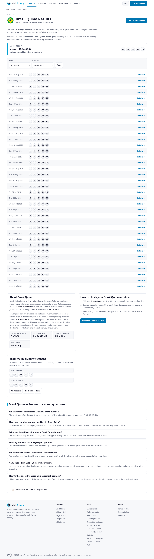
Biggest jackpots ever (95, 522)
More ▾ (77, 3)
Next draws (91, 515)
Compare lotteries (94, 528)
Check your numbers (136, 20)
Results (32, 3)
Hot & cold (29, 391)
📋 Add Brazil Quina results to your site (29, 489)
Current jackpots (93, 519)
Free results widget (94, 532)
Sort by (35, 61)
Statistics (90, 535)
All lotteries (60, 522)
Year (11, 61)
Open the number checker (93, 320)
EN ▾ (125, 3)
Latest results (92, 509)
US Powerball (61, 512)
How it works (65, 3)
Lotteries (42, 3)
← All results (12, 14)
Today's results (93, 512)
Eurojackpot (60, 519)
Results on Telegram (95, 538)
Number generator (94, 525)
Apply (59, 65)
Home (7, 9)
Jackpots (52, 3)
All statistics (16, 391)
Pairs (38, 391)
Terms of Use (123, 509)
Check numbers (138, 3)
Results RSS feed (93, 542)
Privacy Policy (123, 512)
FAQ (88, 545)
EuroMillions (60, 509)
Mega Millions (61, 515)
